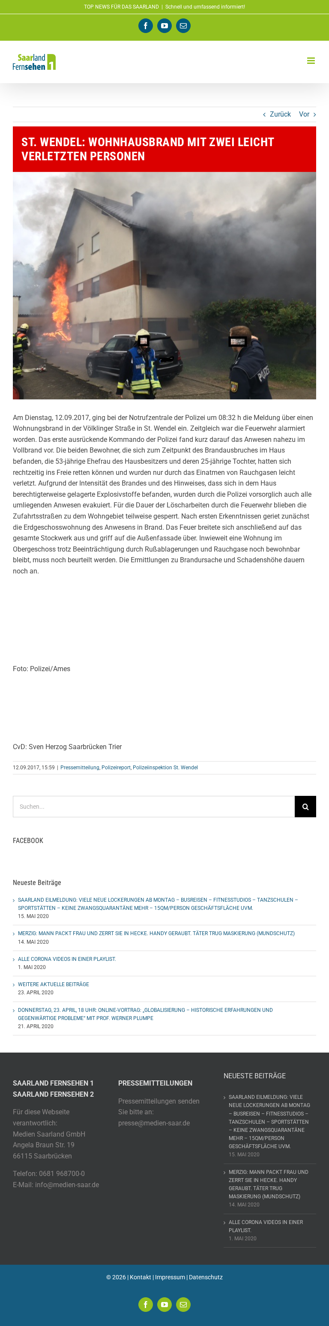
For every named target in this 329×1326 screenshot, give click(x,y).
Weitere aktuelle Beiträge (53, 984)
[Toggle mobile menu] (311, 60)
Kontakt (140, 1277)
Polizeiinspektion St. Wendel (165, 768)
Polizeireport (116, 768)
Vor (304, 114)
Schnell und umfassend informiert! (205, 7)
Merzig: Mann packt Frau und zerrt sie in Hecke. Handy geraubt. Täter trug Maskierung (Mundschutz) (156, 933)
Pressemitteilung (79, 768)
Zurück (280, 114)
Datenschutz (206, 1277)
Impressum (170, 1277)
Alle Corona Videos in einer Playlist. (67, 959)
